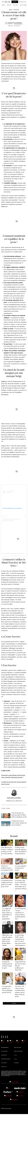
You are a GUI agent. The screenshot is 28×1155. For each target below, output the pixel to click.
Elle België (4, 1051)
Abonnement (5, 1047)
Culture (15, 5)
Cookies (16, 1062)
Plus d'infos (12, 1075)
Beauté (9, 5)
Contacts (4, 1055)
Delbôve (4, 381)
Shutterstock (18, 23)
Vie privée (4, 1062)
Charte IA (4, 1066)
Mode (3, 5)
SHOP (15, 1)
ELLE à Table (23, 5)
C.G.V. (15, 1059)
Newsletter (22, 1)
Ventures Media (5, 1059)
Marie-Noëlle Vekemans (15, 22)
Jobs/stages (17, 1047)
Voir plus (14, 1003)
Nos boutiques (18, 1051)
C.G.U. (15, 1055)
